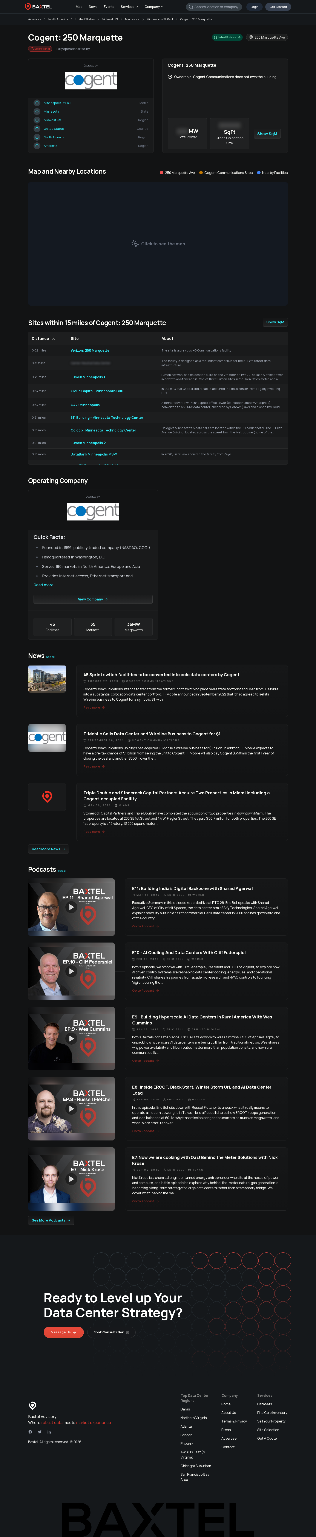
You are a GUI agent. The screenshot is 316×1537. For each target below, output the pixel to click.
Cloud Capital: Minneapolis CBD (97, 391)
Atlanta (186, 1426)
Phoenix (187, 1443)
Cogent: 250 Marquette (196, 19)
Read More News (46, 849)
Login (254, 7)
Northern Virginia (194, 1417)
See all (50, 657)
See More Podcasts (48, 1220)
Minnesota (132, 19)
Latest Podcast (227, 37)
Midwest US (110, 19)
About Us (228, 1412)
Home (226, 1404)
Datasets (264, 1404)
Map (79, 7)
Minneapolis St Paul (160, 19)
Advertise (229, 1438)
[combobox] (214, 7)
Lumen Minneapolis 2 (88, 442)
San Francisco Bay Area (195, 1477)
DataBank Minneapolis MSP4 (94, 454)
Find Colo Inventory (272, 1412)
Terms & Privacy (234, 1421)
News (93, 7)
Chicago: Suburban (196, 1465)
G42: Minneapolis (85, 405)
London (186, 1435)
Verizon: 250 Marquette (90, 350)
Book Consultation (109, 1332)
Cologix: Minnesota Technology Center (103, 430)
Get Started (278, 7)
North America (58, 19)
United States (85, 19)
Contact (228, 1447)
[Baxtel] (38, 7)
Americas (34, 19)
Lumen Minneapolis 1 (88, 377)
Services (127, 7)
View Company (90, 599)
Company (152, 7)
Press (226, 1429)
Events (109, 7)
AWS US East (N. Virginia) (193, 1455)
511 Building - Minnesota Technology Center (107, 417)
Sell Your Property (271, 1421)
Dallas (185, 1409)
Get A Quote (267, 1438)
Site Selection (268, 1429)
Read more (44, 584)
